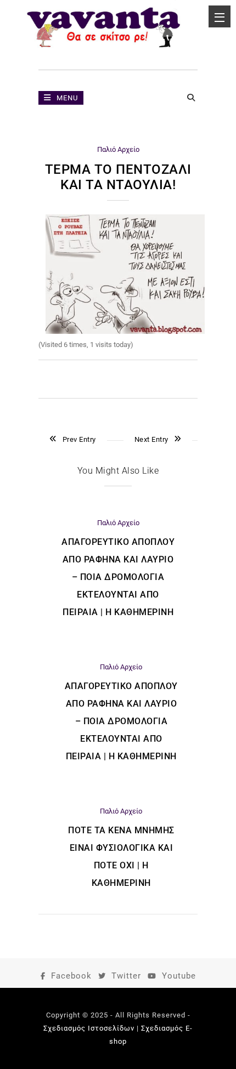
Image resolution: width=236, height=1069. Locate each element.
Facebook (71, 976)
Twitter (126, 976)
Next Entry (151, 439)
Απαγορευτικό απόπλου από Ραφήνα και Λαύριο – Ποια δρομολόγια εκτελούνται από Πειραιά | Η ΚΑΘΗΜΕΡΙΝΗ (118, 577)
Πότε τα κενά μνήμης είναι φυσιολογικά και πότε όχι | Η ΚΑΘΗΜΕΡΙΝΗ (121, 856)
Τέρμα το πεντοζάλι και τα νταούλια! (118, 177)
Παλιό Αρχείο (118, 149)
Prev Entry (79, 439)
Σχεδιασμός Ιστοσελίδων (88, 1028)
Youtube (179, 976)
